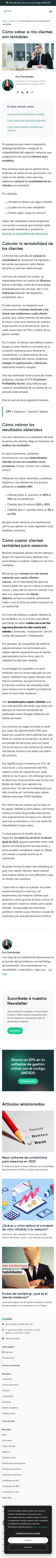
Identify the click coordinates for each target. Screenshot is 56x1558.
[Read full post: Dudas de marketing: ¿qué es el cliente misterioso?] (28, 1267)
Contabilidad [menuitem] (7, 1396)
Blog (4, 21)
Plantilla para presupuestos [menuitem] (14, 1463)
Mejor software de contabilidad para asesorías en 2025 (24, 1159)
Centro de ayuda (12, 1339)
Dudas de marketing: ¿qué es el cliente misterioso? (24, 1295)
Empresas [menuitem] (8, 1352)
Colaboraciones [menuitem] (8, 1458)
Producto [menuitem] (6, 1373)
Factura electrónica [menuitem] (10, 1385)
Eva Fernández (25, 76)
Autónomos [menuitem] (9, 1358)
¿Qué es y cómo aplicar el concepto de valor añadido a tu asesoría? (28, 1227)
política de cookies (39, 1527)
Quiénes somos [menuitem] (8, 1414)
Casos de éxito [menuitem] (8, 1421)
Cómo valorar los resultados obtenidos (26, 121)
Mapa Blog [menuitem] (6, 1498)
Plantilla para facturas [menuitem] (11, 1469)
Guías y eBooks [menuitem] (8, 1446)
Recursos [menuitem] (6, 1429)
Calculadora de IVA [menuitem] (10, 1481)
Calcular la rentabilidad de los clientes (26, 114)
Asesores (13, 21)
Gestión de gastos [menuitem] (10, 1408)
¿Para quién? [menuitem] (8, 1346)
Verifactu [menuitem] (6, 1391)
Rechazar (28, 1547)
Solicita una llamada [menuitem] (11, 1366)
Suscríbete (15, 1031)
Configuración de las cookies (28, 1533)
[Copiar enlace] (32, 92)
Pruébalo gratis (28, 1081)
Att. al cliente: (19, 1324)
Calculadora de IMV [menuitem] (10, 1492)
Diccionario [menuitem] (7, 1440)
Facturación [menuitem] (7, 1379)
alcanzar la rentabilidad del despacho (25, 233)
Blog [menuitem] (4, 1435)
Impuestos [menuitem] (6, 1402)
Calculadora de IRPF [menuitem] (11, 1486)
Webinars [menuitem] (6, 1452)
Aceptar (28, 1540)
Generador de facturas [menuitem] (11, 1475)
